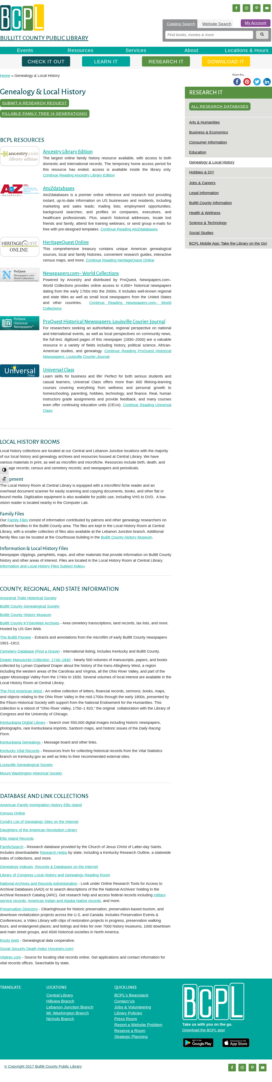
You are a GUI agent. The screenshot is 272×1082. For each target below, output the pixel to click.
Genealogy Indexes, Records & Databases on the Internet (49, 867)
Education (197, 152)
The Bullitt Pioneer (15, 637)
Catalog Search (181, 24)
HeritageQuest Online (66, 242)
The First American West (21, 691)
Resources (81, 50)
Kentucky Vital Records (20, 751)
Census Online (12, 813)
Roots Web (9, 940)
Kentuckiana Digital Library (22, 722)
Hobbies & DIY (201, 172)
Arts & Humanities (204, 122)
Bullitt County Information (210, 203)
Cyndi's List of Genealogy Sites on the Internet (39, 822)
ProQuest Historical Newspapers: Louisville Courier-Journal (104, 321)
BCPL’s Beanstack (131, 995)
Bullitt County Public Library (44, 38)
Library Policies (128, 1013)
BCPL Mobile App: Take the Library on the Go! (228, 243)
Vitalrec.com (10, 957)
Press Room (125, 1019)
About (191, 50)
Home (5, 76)
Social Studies (201, 233)
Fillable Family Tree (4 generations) (44, 114)
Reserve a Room (129, 1030)
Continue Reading (79, 175)
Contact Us (124, 1001)
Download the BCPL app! (203, 1030)
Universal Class (58, 369)
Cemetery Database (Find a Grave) (30, 651)
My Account (255, 23)
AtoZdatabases (58, 188)
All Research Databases (219, 106)
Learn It (106, 61)
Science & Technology (208, 223)
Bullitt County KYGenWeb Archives (29, 623)
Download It (225, 61)
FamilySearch (11, 847)
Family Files (17, 520)
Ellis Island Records (17, 838)
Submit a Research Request (34, 103)
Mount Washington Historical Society (31, 773)
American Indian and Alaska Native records (64, 901)
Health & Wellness (204, 213)
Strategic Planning (131, 1036)
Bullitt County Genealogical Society (30, 606)
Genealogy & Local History (211, 162)
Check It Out (46, 61)
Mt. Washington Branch (67, 1013)
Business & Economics (208, 132)
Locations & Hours (247, 50)
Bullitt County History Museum (126, 537)
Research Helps (53, 852)
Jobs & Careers (202, 183)
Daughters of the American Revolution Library (38, 830)
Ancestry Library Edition (68, 151)
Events (25, 50)
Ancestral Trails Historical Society (28, 598)
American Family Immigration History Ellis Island (41, 805)
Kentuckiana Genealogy (21, 742)
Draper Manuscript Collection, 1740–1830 (35, 660)
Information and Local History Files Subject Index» (42, 566)
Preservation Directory (19, 909)
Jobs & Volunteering (132, 1007)
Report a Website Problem (138, 1025)
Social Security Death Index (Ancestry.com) (37, 949)
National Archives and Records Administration (38, 883)
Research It (166, 61)
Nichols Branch (60, 1019)
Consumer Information (208, 142)
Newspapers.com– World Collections (81, 273)
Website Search (216, 24)
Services (136, 50)
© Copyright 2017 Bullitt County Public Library (43, 1066)
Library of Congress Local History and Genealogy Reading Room (55, 875)
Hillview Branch (60, 1001)
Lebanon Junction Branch (70, 1007)
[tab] (180, 24)
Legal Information (204, 193)
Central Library (59, 995)
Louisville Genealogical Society (26, 765)
